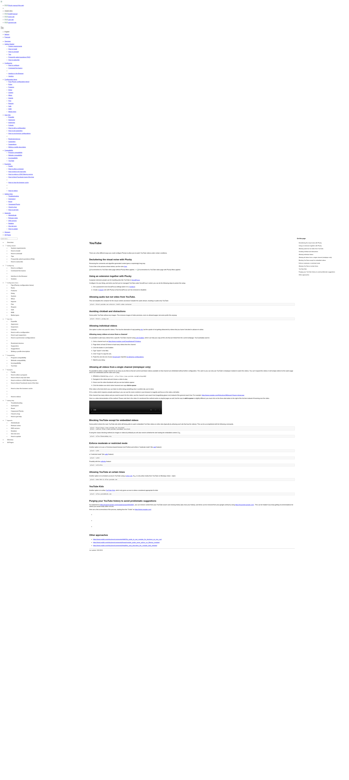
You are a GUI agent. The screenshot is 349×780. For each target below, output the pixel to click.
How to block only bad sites (17, 171)
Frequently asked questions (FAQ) (19, 57)
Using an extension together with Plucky (310, 245)
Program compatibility (15, 152)
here (125, 266)
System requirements (15, 46)
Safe (9, 106)
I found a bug (12, 207)
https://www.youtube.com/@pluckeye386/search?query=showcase (223, 395)
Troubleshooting (13, 196)
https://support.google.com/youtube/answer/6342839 (117, 505)
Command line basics (15, 68)
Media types (12, 111)
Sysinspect (11, 199)
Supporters (11, 141)
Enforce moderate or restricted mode (309, 263)
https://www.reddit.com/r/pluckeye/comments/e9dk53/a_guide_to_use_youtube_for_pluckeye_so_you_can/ (127, 539)
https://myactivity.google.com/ (244, 505)
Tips (9, 54)
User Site (8, 115)
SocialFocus (136, 280)
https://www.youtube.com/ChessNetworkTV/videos (124, 341)
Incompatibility (13, 158)
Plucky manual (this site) (16, 5)
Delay (10, 90)
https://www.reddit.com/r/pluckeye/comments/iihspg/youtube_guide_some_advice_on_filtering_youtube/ (126, 542)
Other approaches (304, 275)
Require (11, 103)
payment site (12, 22)
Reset (10, 201)
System (10, 92)
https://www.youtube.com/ (143, 509)
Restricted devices (14, 139)
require (101, 290)
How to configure (13, 65)
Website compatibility (15, 155)
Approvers (11, 120)
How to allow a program (16, 169)
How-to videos (13, 191)
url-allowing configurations (135, 357)
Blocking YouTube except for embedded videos (312, 260)
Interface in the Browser (16, 73)
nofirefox (103, 461)
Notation (11, 223)
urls (141, 329)
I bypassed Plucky (14, 204)
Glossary (7, 232)
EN (2, 28)
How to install (12, 49)
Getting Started (9, 44)
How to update (13, 229)
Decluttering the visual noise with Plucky (310, 243)
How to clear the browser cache (18, 182)
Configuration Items (11, 79)
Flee (9, 101)
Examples (8, 164)
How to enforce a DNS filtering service (20, 174)
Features (11, 87)
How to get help (13, 210)
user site (11, 19)
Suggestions (12, 144)
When (10, 95)
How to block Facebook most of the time (21, 177)
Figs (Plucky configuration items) (18, 81)
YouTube (11, 161)
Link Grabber (140, 338)
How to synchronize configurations (19, 133)
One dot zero (12, 226)
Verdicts (11, 76)
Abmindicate (12, 215)
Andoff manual (12, 14)
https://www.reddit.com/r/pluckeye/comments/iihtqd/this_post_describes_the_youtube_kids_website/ (125, 545)
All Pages (8, 235)
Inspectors (11, 122)
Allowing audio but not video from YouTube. (311, 248)
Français (7, 37)
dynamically (116, 357)
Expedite (11, 117)
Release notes (13, 218)
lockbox (132, 287)
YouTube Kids (303, 269)
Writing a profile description (17, 147)
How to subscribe (14, 60)
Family (10, 166)
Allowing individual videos (306, 254)
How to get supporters (15, 131)
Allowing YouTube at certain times (308, 266)
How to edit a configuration (17, 128)
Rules (10, 84)
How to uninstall (13, 52)
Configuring (8, 63)
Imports (10, 98)
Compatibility (9, 150)
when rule (129, 476)
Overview (8, 41)
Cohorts (10, 125)
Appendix (8, 213)
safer (106, 454)
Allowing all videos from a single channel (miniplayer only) (315, 257)
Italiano (7, 34)
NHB (10, 109)
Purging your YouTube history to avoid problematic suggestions (317, 272)
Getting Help (9, 194)
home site (11, 17)
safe (154, 447)
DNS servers (12, 220)
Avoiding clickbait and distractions (308, 251)
